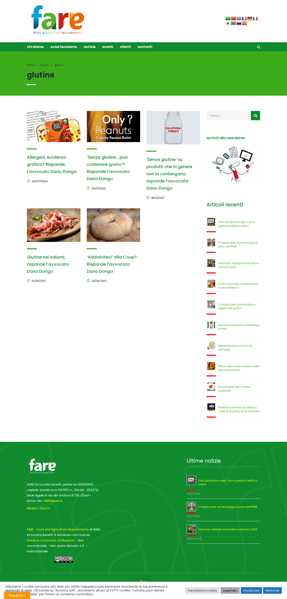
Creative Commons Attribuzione (51, 540)
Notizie (90, 47)
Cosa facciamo (63, 47)
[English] (238, 19)
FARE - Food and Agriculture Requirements (58, 529)
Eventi (107, 47)
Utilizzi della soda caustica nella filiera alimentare (239, 368)
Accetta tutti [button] (251, 590)
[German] (249, 19)
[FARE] (58, 19)
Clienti (125, 47)
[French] (244, 19)
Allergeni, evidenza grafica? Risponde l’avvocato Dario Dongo (52, 164)
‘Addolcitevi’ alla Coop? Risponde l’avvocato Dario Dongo (112, 264)
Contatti (144, 47)
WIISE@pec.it (53, 501)
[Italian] (255, 19)
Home (30, 65)
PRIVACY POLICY (38, 508)
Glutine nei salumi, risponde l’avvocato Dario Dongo (48, 264)
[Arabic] (227, 19)
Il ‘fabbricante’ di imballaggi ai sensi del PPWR (227, 507)
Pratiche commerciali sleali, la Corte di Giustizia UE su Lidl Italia (238, 409)
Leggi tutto (230, 590)
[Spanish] (244, 23)
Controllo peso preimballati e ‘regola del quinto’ (236, 306)
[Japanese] (227, 23)
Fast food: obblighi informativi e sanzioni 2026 (227, 529)
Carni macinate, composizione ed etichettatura (238, 285)
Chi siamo (35, 47)
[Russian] (238, 23)
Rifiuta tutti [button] (272, 590)
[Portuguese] (233, 23)
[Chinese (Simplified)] (233, 19)
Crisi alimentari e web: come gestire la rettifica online (236, 224)
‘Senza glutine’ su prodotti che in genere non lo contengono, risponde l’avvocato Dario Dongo (169, 174)
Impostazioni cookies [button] (202, 590)
